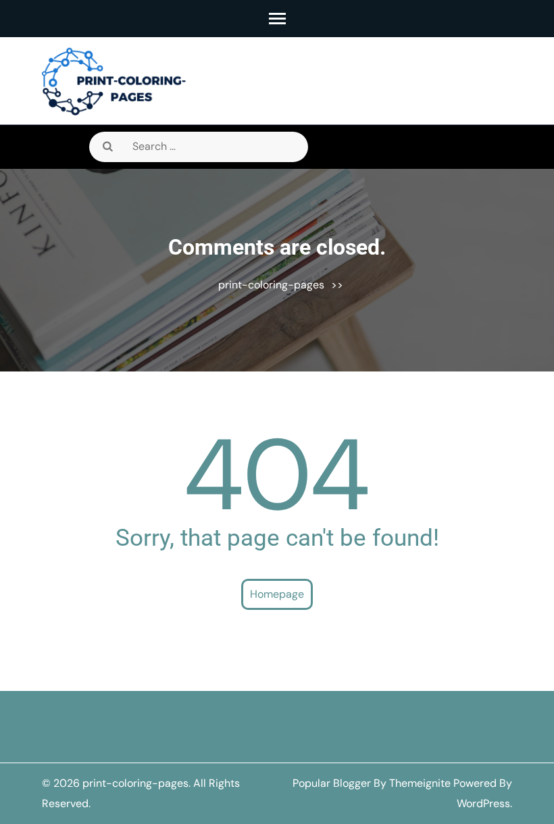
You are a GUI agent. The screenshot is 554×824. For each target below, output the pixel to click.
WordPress (483, 803)
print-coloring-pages (271, 285)
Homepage (277, 594)
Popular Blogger (332, 783)
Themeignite (420, 783)
